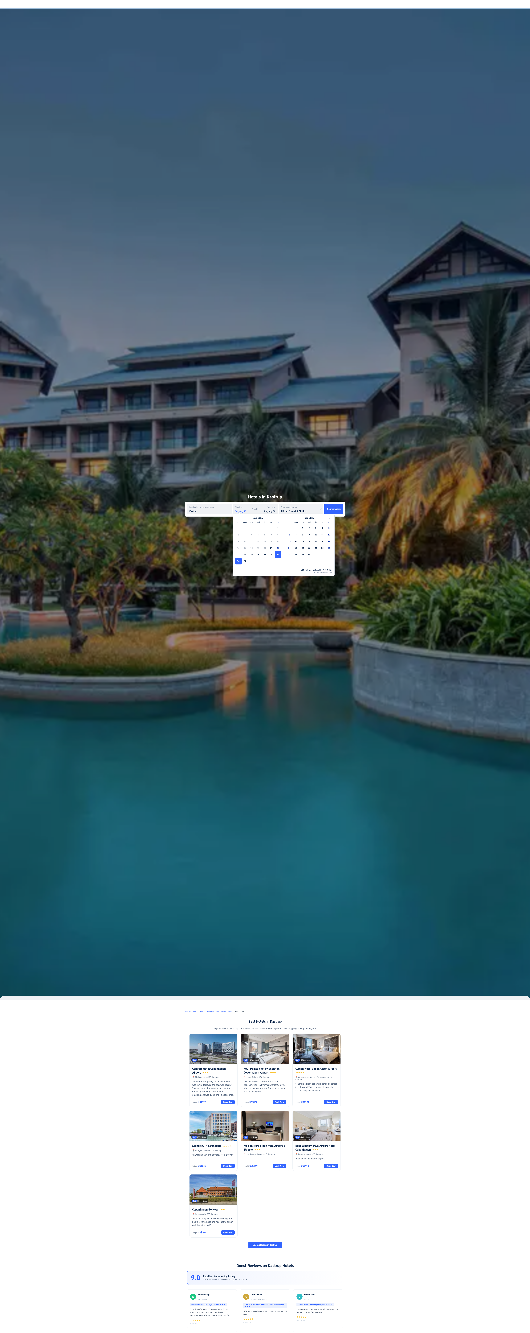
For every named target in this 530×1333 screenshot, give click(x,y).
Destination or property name (201, 507)
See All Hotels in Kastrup (265, 1245)
